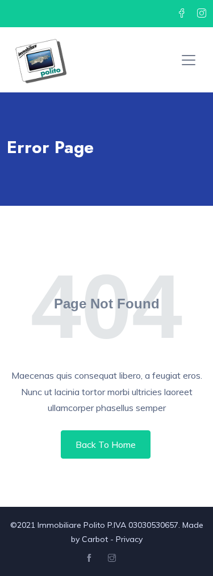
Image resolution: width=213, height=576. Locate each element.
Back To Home (106, 444)
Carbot (95, 539)
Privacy (129, 539)
